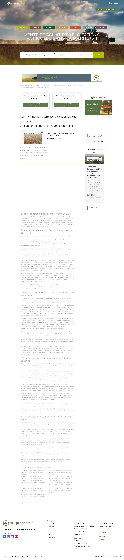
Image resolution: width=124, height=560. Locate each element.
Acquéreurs (77, 540)
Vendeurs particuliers (80, 543)
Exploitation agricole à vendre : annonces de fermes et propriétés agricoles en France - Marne (34, 481)
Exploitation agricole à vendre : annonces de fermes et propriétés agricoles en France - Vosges (60, 490)
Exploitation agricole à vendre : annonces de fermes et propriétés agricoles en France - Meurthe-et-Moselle (60, 478)
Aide (100, 521)
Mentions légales (27, 557)
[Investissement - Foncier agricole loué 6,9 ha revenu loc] (51, 148)
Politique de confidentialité (11, 557)
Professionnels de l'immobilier (83, 546)
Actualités (102, 532)
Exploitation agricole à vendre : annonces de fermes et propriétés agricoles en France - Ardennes (32, 472)
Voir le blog (95, 208)
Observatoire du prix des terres (39, 226)
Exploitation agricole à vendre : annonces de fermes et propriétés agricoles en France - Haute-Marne (60, 472)
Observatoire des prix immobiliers (84, 526)
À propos (102, 536)
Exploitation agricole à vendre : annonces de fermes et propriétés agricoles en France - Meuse (60, 484)
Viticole (101, 27)
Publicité (76, 549)
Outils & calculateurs (80, 529)
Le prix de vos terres (80, 531)
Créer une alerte (105, 529)
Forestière (48, 27)
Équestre (36, 27)
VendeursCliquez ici (67, 104)
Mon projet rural (79, 523)
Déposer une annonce (107, 9)
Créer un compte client (106, 526)
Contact (101, 540)
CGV (41, 557)
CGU (36, 557)
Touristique (88, 27)
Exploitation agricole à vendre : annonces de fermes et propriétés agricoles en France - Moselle (32, 490)
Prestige (62, 27)
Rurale (75, 27)
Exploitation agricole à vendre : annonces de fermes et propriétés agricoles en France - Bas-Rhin (33, 496)
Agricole (22, 27)
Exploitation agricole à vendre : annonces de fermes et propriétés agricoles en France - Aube (33, 477)
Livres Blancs (78, 534)
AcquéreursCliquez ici (35, 104)
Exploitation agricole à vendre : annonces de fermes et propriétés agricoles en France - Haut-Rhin (33, 502)
